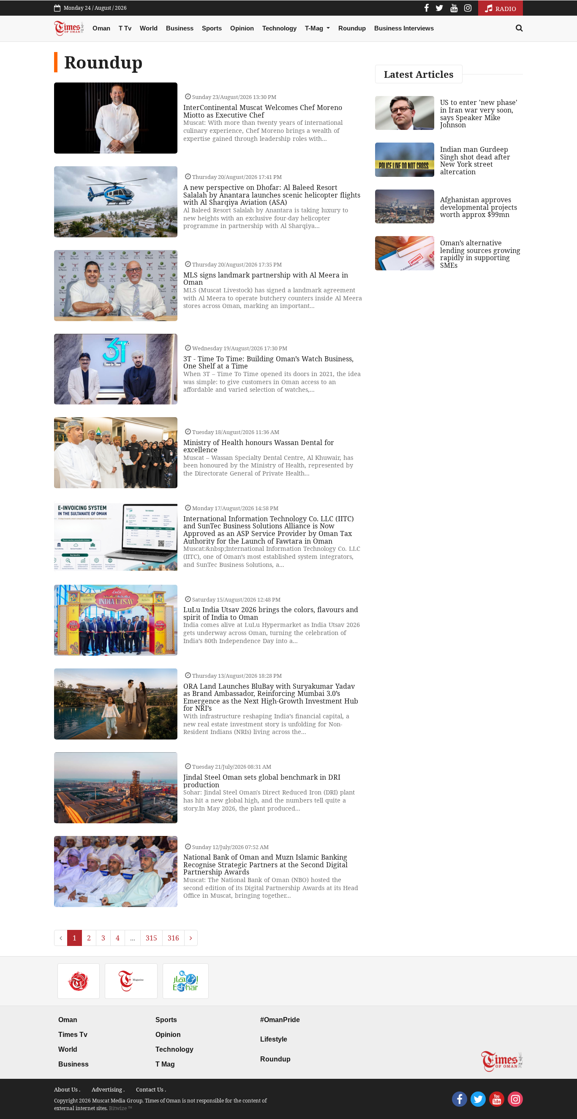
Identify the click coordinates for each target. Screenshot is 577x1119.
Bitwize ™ (120, 1108)
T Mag (165, 1064)
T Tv (125, 28)
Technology (279, 28)
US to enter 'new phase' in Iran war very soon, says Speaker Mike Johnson (478, 113)
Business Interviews (404, 28)
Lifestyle (273, 1039)
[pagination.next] (191, 938)
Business (179, 28)
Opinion (242, 28)
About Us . (67, 1089)
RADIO (505, 8)
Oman (101, 28)
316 (173, 938)
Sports (212, 28)
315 (151, 938)
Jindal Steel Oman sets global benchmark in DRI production (261, 781)
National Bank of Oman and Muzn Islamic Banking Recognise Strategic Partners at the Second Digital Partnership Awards (265, 864)
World (149, 28)
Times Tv (72, 1034)
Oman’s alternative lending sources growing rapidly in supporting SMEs (480, 254)
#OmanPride (280, 1019)
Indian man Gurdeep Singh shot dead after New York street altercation (475, 160)
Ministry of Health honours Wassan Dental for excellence (258, 446)
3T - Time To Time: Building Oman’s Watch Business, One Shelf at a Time (268, 362)
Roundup (352, 28)
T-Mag (315, 28)
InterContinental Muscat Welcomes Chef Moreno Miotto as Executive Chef (262, 111)
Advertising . (108, 1089)
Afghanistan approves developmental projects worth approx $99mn (478, 207)
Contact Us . (151, 1089)
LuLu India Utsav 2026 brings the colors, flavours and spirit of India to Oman (270, 613)
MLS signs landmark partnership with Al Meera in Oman (265, 278)
